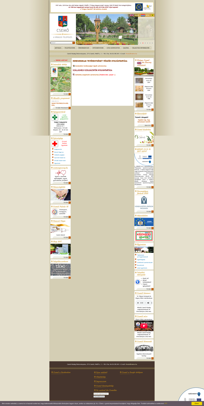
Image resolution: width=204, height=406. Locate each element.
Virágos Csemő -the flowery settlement (144, 62)
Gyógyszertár (58, 149)
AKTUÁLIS (58, 48)
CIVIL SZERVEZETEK (113, 48)
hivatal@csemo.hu (131, 53)
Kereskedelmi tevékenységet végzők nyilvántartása (90, 66)
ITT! (165, 403)
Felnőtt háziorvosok (60, 160)
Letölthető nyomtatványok (144, 262)
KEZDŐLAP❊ (62, 27)
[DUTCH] (145, 15)
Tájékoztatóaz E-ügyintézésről (142, 256)
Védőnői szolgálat (59, 155)
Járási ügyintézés (142, 268)
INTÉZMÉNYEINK (98, 48)
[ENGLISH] (134, 15)
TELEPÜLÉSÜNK (70, 48)
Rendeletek (140, 265)
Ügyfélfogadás (141, 259)
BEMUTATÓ (148, 125)
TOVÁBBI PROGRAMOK (62, 108)
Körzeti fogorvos (59, 152)
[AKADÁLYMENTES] (152, 15)
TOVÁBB (66, 94)
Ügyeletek (57, 163)
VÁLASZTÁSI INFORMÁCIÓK (140, 48)
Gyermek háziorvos (59, 157)
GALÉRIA (126, 48)
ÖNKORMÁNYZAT (83, 48)
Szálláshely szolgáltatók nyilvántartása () (95, 75)
